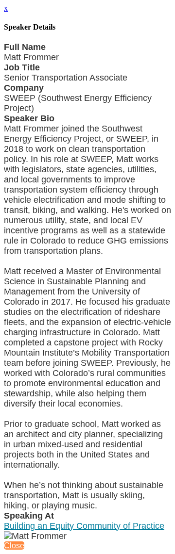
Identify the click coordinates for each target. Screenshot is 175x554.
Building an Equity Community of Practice (84, 526)
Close (14, 545)
